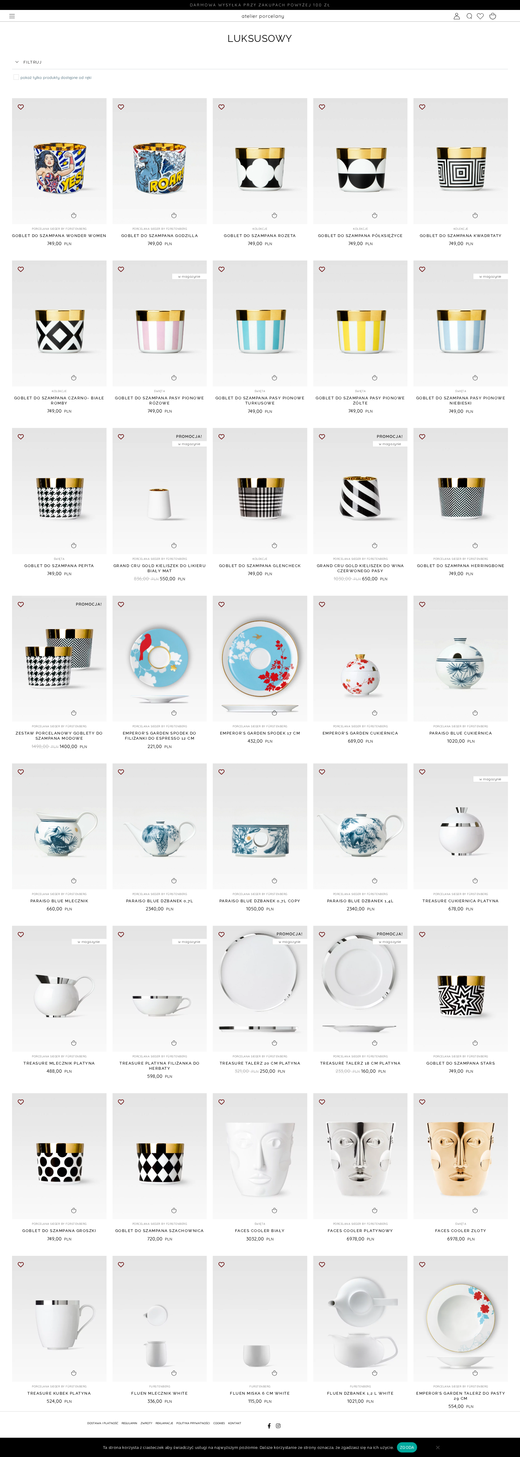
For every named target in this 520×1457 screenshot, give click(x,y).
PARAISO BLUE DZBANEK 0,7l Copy (260, 901)
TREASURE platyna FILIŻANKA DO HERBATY (159, 1066)
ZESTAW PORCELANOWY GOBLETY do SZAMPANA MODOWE (59, 736)
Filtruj (32, 62)
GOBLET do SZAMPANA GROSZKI (59, 1230)
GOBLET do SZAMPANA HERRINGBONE (461, 565)
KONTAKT (234, 1423)
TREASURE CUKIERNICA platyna (460, 901)
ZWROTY (146, 1423)
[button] (260, 62)
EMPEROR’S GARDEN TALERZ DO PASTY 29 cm (460, 1396)
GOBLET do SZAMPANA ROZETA (260, 235)
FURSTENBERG (159, 1386)
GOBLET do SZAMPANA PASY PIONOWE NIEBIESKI (461, 400)
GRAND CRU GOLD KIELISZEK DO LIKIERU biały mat (159, 568)
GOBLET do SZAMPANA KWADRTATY (461, 235)
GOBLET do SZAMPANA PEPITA (59, 565)
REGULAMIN (129, 1423)
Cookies (219, 1423)
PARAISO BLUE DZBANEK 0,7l (159, 901)
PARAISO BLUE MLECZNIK (59, 901)
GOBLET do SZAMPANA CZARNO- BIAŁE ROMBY (59, 400)
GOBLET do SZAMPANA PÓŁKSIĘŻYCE (360, 235)
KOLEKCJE (259, 228)
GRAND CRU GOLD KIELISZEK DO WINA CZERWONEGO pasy (360, 568)
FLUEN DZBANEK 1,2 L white (360, 1393)
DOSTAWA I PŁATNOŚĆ (102, 1423)
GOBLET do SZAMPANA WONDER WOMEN (59, 235)
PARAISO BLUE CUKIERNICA (460, 733)
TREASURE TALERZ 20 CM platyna (260, 1063)
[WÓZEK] (493, 16)
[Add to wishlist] (20, 107)
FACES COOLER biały (260, 1230)
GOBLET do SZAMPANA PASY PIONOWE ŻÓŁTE (360, 400)
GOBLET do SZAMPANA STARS (460, 1063)
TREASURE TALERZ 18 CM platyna (360, 1063)
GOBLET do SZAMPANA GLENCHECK (260, 565)
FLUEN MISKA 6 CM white (260, 1393)
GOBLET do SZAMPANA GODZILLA (159, 235)
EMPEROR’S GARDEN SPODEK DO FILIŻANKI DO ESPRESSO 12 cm (160, 736)
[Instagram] (278, 1425)
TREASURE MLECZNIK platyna (59, 1063)
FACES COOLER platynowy (360, 1230)
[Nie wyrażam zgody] (437, 1449)
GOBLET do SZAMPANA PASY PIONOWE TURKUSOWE (260, 400)
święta (159, 391)
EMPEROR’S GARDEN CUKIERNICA (360, 733)
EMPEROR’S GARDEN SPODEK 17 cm (260, 733)
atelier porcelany (263, 16)
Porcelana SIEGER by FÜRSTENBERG (59, 228)
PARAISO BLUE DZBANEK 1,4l (360, 901)
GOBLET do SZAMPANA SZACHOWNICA (159, 1230)
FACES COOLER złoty (461, 1230)
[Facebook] (269, 1425)
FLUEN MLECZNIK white (159, 1393)
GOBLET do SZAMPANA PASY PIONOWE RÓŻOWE (159, 400)
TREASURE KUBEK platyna (59, 1393)
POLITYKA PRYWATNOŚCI (193, 1423)
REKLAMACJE (164, 1423)
